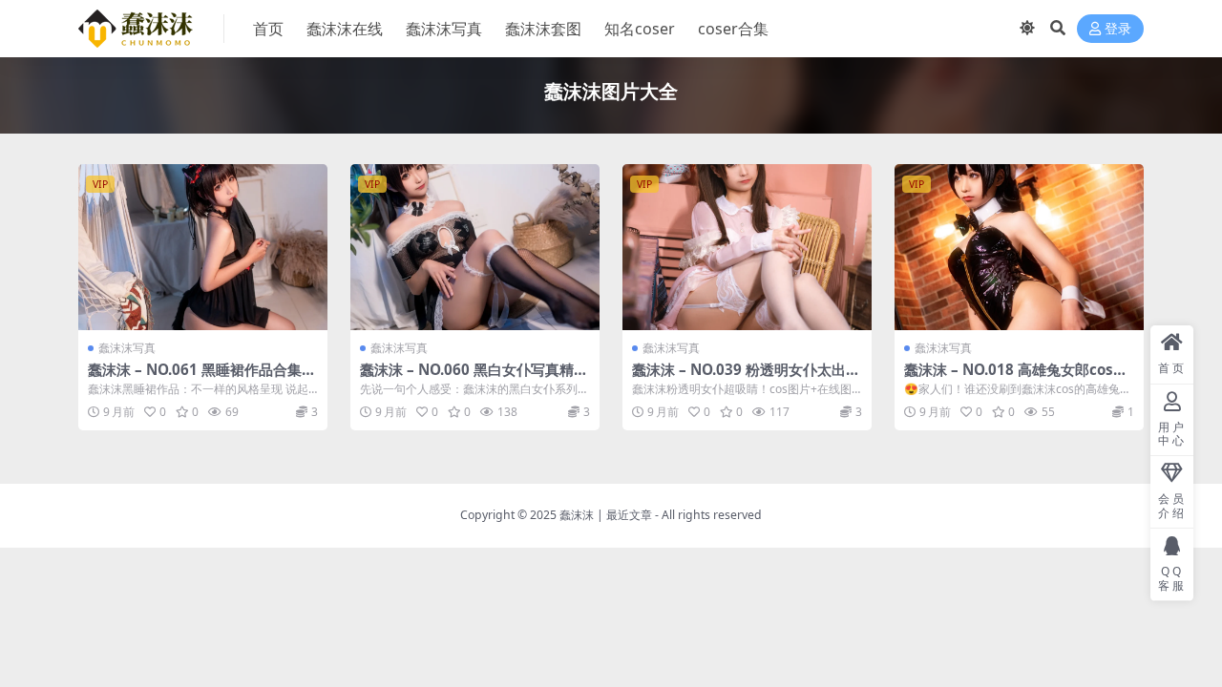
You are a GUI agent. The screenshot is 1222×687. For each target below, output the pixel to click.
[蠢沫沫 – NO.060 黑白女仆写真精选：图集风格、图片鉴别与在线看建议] (475, 247)
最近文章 (629, 515)
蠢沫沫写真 (444, 28)
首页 (268, 28)
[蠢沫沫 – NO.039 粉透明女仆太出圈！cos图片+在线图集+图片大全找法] (747, 247)
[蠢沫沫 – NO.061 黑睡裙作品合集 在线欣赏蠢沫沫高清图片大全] (202, 247)
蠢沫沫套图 (543, 28)
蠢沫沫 (576, 515)
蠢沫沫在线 (344, 28)
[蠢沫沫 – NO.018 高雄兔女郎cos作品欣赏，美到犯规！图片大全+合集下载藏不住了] (1019, 247)
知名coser (639, 28)
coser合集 (733, 28)
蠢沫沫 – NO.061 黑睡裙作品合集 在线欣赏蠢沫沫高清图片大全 (195, 378)
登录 (1118, 29)
